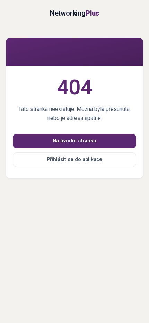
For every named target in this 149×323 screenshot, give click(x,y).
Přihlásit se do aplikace (74, 160)
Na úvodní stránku (74, 141)
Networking (74, 13)
